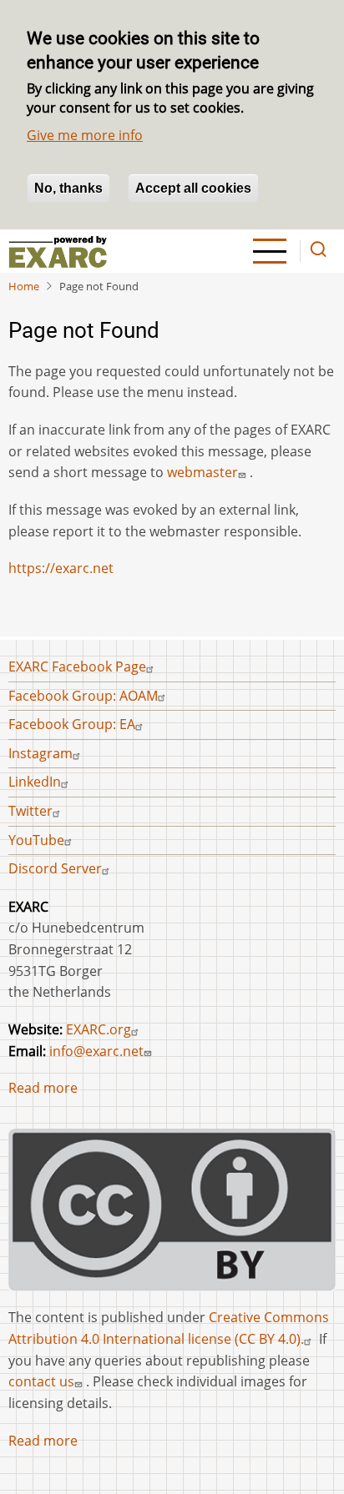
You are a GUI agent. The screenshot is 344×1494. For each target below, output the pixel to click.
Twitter (30, 811)
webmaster (202, 472)
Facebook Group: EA (71, 724)
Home (23, 286)
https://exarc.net (61, 568)
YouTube (36, 840)
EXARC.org (98, 1029)
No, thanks (68, 188)
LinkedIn (34, 781)
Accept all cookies (193, 188)
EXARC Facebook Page (77, 666)
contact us (41, 1381)
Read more (43, 1088)
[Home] (57, 251)
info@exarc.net (96, 1051)
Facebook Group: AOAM (83, 696)
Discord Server (55, 868)
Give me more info (85, 135)
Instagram (40, 753)
